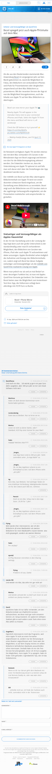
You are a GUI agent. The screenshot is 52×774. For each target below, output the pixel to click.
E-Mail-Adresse (7, 729)
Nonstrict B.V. (26, 302)
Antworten (43, 391)
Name (4, 721)
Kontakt (49, 3)
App (44, 3)
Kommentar (6, 705)
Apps (27, 330)
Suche (39, 3)
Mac (33, 330)
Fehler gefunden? (12, 323)
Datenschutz (29, 758)
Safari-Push (36, 758)
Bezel (16, 77)
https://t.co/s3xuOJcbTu (17, 130)
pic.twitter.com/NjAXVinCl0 (18, 133)
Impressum (20, 758)
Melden (33, 391)
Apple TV (21, 330)
